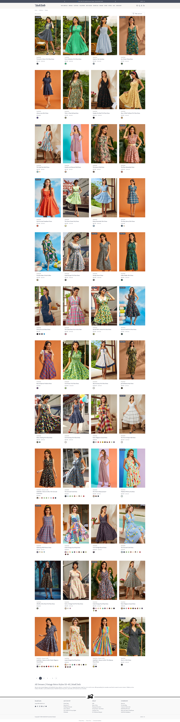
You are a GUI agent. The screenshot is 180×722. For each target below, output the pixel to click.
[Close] (116, 345)
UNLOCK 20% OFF (76, 375)
